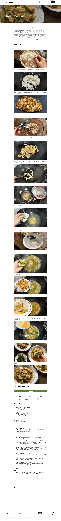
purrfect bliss (9, 2)
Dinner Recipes (22, 479)
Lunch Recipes (28, 479)
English (51, 0)
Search (53, 2)
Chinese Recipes (16, 479)
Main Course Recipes (34, 479)
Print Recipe (31, 391)
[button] (46, 217)
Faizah (12, 18)
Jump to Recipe (30, 27)
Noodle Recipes (40, 479)
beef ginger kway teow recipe (31, 39)
